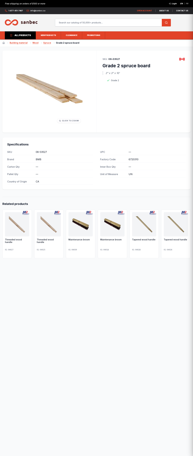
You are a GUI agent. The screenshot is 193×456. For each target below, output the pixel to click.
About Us (164, 11)
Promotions (93, 35)
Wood (35, 42)
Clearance (71, 35)
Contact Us (182, 11)
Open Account (144, 11)
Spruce (47, 42)
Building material (19, 42)
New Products (48, 35)
